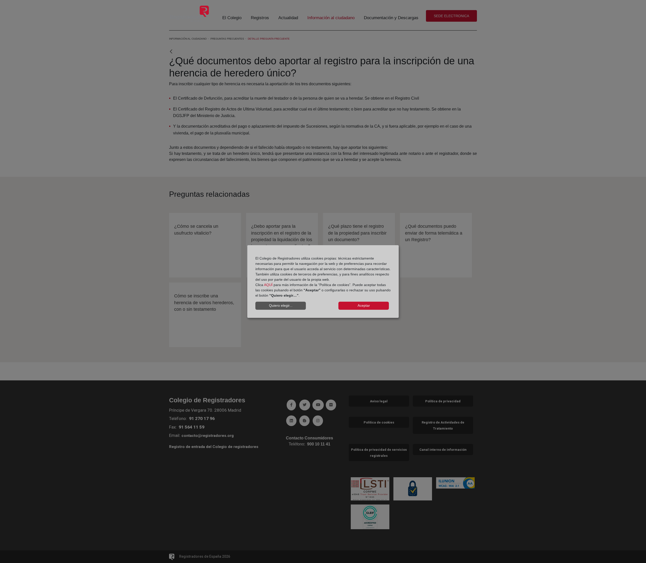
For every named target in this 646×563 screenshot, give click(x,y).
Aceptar (364, 305)
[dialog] (323, 281)
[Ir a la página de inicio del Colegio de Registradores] (189, 13)
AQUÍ (268, 285)
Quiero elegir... (280, 305)
